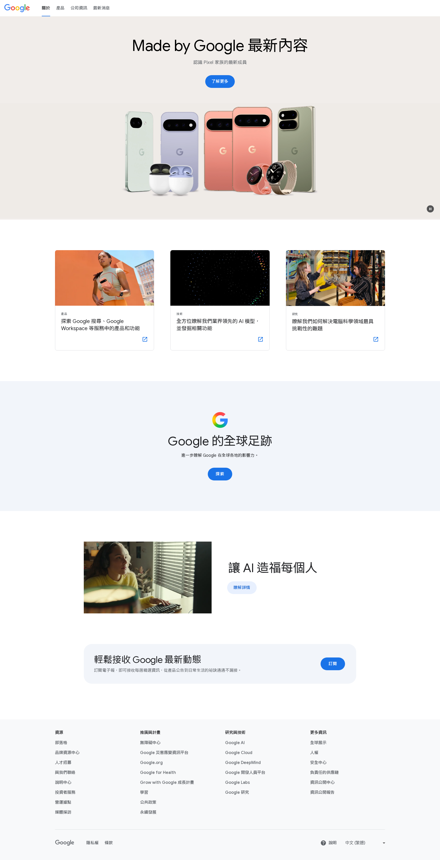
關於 (46, 8)
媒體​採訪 (63, 812)
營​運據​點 (63, 802)
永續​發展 (148, 812)
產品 (60, 8)
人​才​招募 (63, 762)
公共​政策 (148, 802)
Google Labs (237, 782)
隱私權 (92, 842)
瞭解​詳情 (241, 587)
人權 (314, 752)
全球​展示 (318, 742)
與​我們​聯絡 (65, 772)
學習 (144, 792)
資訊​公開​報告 (322, 792)
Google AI (235, 742)
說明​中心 (63, 782)
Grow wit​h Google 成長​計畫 (167, 782)
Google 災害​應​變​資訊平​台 (164, 752)
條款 (109, 842)
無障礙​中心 (150, 742)
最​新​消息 (101, 8)
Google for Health (158, 772)
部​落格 (61, 742)
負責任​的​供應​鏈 (324, 772)
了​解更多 (220, 81)
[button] (430, 209)
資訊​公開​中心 (322, 782)
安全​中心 (318, 762)
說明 (332, 842)
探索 (220, 474)
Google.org (151, 762)
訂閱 (332, 663)
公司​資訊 (79, 8)
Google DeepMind (243, 762)
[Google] (17, 8)
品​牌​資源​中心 (67, 752)
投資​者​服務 (65, 792)
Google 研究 (237, 792)
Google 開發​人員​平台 (245, 772)
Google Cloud (238, 752)
